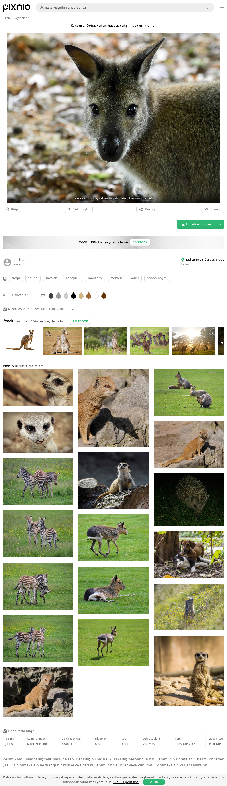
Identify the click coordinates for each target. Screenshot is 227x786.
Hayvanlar (20, 295)
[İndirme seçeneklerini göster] (219, 224)
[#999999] (58, 295)
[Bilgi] (73, 309)
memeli (116, 278)
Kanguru (73, 278)
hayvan (51, 278)
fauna (33, 278)
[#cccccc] (66, 295)
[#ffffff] (96, 295)
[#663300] (104, 295)
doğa (16, 278)
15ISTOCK (80, 321)
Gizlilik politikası (127, 782)
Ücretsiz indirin (198, 224)
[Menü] (222, 7)
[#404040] (51, 295)
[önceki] (12, 112)
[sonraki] (215, 112)
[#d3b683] (81, 295)
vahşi (135, 278)
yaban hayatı (157, 278)
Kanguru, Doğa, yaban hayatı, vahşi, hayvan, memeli (114, 25)
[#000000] (73, 295)
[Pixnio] (16, 8)
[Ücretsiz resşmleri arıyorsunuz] (206, 7)
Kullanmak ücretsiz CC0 (205, 259)
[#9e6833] (89, 295)
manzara (95, 278)
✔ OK (154, 782)
